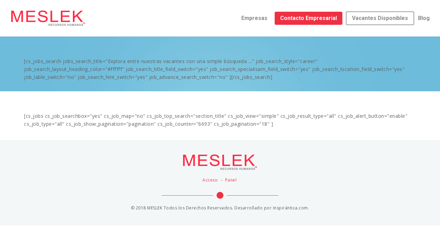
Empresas (254, 18)
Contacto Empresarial (308, 18)
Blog (424, 18)
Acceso (210, 180)
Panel (231, 180)
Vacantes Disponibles (380, 18)
